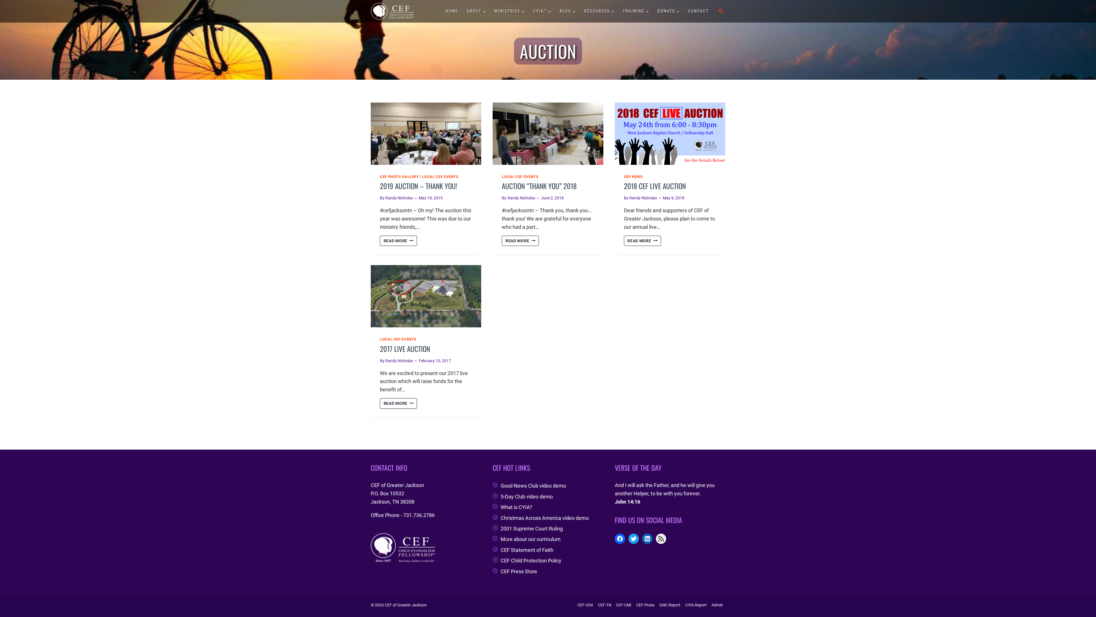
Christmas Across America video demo (545, 518)
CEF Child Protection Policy (531, 561)
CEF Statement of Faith (527, 550)
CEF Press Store (519, 571)
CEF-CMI (623, 605)
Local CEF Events (440, 177)
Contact (698, 11)
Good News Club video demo (533, 486)
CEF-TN (604, 605)
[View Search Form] (720, 11)
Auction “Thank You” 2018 (539, 186)
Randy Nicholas (399, 198)
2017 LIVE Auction (405, 348)
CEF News (633, 177)
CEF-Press (645, 605)
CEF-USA (585, 605)
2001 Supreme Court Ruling (532, 529)
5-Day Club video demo (527, 497)
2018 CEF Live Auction (655, 186)
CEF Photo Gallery (399, 177)
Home (452, 11)
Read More (400, 241)
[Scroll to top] (1081, 598)
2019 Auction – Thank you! (418, 186)
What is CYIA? (516, 507)
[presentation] (426, 134)
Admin (717, 605)
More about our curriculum (531, 539)
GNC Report (669, 605)
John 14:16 (627, 502)
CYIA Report (696, 605)
